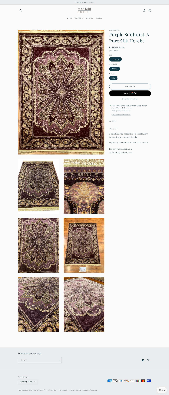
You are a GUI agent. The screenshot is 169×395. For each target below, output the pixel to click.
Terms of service (75, 390)
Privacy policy (63, 390)
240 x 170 (115, 59)
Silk (113, 78)
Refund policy (52, 390)
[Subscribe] (58, 360)
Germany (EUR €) (27, 382)
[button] (20, 10)
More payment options (130, 99)
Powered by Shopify (39, 390)
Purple (114, 69)
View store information (121, 114)
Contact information (90, 390)
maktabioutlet (27, 390)
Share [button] (114, 121)
